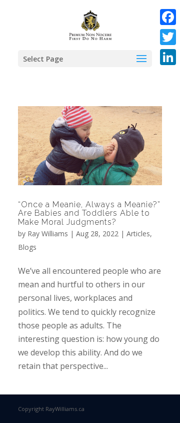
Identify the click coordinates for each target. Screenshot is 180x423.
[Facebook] (168, 17)
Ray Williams (48, 233)
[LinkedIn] (168, 57)
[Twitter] (168, 37)
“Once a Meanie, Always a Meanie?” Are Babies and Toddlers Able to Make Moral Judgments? (89, 213)
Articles (138, 233)
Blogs (27, 247)
